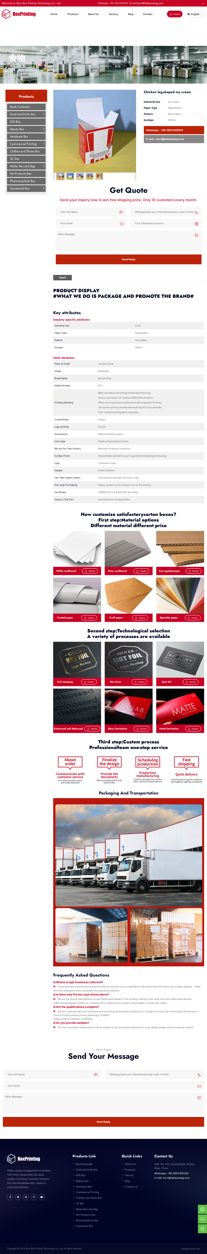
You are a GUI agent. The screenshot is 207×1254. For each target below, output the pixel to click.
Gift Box (15, 122)
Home (53, 14)
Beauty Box (17, 129)
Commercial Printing (23, 144)
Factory (113, 14)
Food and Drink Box (22, 114)
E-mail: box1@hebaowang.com (172, 1177)
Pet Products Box (20, 173)
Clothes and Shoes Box (25, 151)
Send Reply (128, 259)
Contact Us (131, 1186)
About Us (93, 14)
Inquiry (176, 14)
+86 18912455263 (172, 130)
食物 (17, 58)
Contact (147, 14)
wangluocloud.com (191, 1248)
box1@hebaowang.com (170, 139)
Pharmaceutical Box (22, 181)
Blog (130, 14)
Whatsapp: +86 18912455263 (171, 1173)
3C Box (14, 159)
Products (73, 14)
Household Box (19, 188)
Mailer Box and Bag (22, 166)
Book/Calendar (20, 107)
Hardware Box (19, 136)
